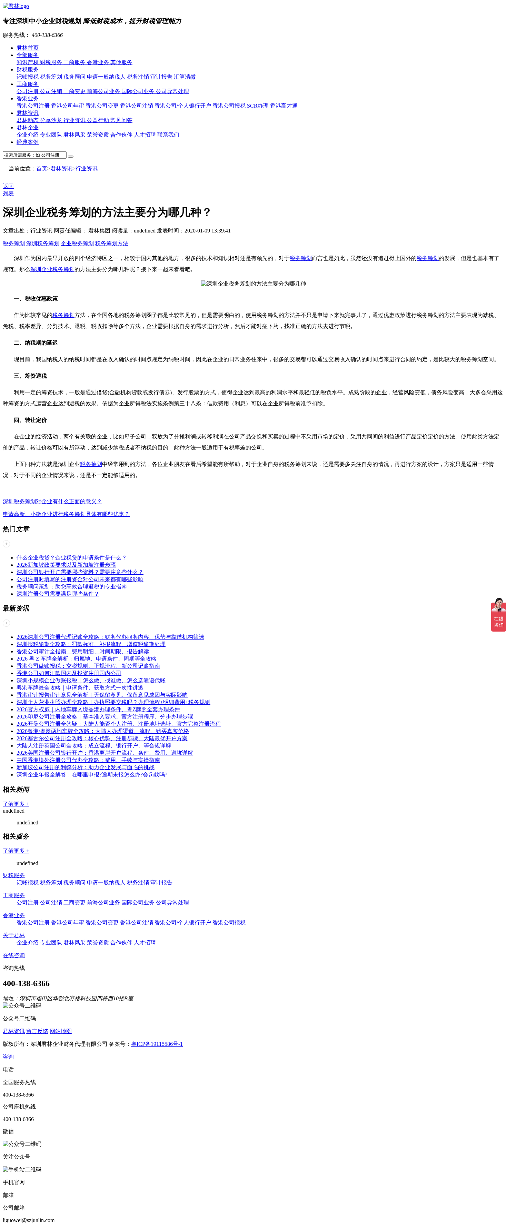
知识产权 (28, 62)
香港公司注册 (34, 106)
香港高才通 (284, 106)
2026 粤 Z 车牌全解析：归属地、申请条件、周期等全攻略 (87, 659)
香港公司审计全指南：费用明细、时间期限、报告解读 (83, 651)
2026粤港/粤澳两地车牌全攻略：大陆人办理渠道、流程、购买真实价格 (103, 731)
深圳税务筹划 (42, 243)
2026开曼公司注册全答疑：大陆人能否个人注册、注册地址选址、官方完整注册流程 (119, 724)
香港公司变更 (103, 106)
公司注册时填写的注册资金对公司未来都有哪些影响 (80, 579)
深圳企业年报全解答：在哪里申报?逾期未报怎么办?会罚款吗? (92, 774)
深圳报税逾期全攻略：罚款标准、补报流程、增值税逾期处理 (91, 644)
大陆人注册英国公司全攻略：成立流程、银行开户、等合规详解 (94, 746)
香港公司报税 (229, 106)
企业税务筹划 (77, 243)
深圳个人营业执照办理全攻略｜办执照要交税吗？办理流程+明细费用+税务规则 (113, 702)
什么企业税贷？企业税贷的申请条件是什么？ (72, 558)
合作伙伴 (122, 135)
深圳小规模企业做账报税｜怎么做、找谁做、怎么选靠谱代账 (91, 680)
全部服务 (28, 55)
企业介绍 (28, 135)
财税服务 (51, 62)
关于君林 (14, 935)
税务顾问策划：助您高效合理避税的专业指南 (72, 586)
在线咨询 (14, 955)
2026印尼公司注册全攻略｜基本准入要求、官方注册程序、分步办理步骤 (105, 717)
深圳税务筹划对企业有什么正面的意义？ (52, 501)
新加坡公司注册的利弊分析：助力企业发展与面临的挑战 (86, 767)
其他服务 (121, 62)
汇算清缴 (185, 77)
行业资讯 (75, 120)
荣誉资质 (98, 135)
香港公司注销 (137, 106)
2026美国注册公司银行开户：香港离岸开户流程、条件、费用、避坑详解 (105, 753)
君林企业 (28, 127)
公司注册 (28, 91)
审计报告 (162, 77)
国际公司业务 (138, 91)
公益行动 (98, 120)
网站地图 (61, 1031)
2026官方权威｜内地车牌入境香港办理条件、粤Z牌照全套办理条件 (98, 709)
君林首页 (28, 48)
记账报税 (28, 77)
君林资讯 (28, 113)
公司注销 (51, 91)
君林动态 (28, 120)
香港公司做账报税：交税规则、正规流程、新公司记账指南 (88, 666)
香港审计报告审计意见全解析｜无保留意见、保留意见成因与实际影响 (102, 695)
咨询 (8, 1057)
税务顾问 (75, 77)
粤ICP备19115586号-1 (157, 1044)
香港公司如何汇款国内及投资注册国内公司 (69, 673)
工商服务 (75, 62)
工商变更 (75, 91)
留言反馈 (37, 1031)
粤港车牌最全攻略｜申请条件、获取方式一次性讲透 (80, 688)
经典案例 (28, 142)
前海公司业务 (104, 91)
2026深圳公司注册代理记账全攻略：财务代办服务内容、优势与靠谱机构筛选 (110, 637)
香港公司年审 (68, 106)
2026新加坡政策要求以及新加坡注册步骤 (66, 565)
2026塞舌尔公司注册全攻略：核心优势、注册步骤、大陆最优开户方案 (102, 738)
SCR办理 (258, 106)
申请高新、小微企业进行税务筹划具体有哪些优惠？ (66, 514)
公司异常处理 (172, 91)
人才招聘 (145, 135)
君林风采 (75, 135)
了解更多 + (16, 804)
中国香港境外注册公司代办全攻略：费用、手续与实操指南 (88, 760)
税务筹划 (51, 77)
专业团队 (51, 135)
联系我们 (168, 135)
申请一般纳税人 (107, 77)
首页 (41, 168)
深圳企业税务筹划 (52, 269)
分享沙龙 (51, 120)
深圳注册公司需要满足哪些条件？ (58, 594)
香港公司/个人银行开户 (183, 106)
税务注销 (138, 77)
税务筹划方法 (111, 243)
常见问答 (121, 120)
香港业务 (98, 62)
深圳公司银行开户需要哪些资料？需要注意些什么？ (80, 572)
